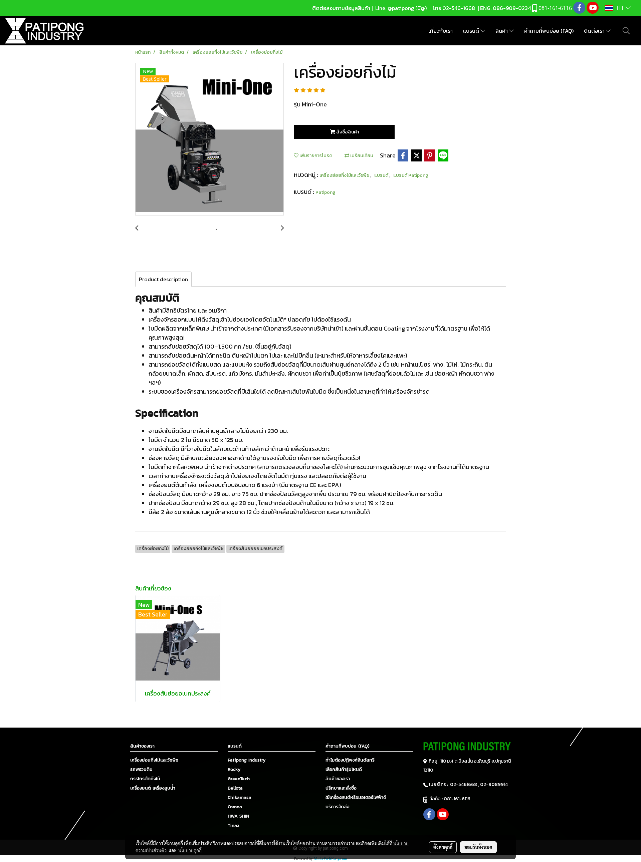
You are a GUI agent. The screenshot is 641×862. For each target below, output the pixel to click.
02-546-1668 (458, 8)
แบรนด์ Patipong (410, 175)
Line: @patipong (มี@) (400, 8)
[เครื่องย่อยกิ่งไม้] (209, 139)
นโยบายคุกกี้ (190, 850)
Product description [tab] (163, 279)
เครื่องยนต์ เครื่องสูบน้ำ (152, 788)
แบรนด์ (471, 31)
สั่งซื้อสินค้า (347, 131)
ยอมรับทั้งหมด (478, 847)
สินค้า (502, 31)
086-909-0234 (512, 8)
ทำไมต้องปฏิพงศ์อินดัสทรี (350, 760)
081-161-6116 (458, 798)
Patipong (325, 192)
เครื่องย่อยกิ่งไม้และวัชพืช (154, 760)
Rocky (234, 769)
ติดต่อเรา (595, 31)
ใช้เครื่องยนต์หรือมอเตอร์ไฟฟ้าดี (356, 797)
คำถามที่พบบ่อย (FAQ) (549, 31)
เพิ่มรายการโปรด (315, 155)
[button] (626, 30)
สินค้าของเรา (338, 778)
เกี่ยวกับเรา (440, 31)
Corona (235, 806)
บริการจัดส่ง (337, 806)
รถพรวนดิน (141, 769)
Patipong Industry (247, 760)
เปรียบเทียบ (361, 155)
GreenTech (239, 778)
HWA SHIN (238, 816)
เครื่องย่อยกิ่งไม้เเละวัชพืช (344, 175)
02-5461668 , (465, 784)
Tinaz (233, 825)
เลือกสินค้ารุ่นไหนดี (344, 769)
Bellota (235, 788)
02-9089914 (494, 784)
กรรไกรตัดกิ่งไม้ (145, 778)
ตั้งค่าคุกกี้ (442, 847)
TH (619, 8)
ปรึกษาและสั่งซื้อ (341, 788)
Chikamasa (239, 797)
